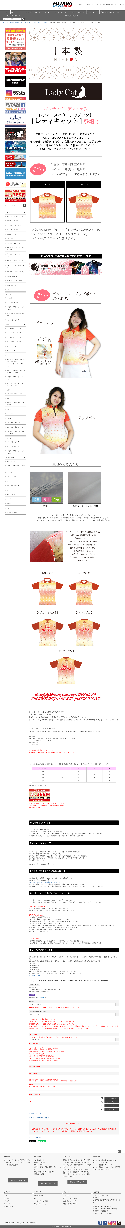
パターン (32, 1001)
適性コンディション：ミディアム (15, 255)
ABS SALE (10, 238)
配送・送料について (70, 1198)
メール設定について (35, 975)
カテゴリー (7, 1192)
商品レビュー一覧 (40, 1204)
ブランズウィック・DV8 (14, 393)
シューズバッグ (11, 346)
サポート (66, 1192)
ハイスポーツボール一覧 (14, 225)
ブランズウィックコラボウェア (109, 12)
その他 (9, 508)
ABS (8, 398)
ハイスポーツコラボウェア (12, 16)
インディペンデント (78, 12)
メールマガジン (120, 4)
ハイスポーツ (11, 298)
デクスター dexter (12, 302)
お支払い (7, 1156)
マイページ (90, 4)
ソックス (9, 490)
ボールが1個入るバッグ (14, 328)
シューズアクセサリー (13, 320)
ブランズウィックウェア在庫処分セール (15, 432)
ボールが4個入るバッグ (14, 341)
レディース (10, 413)
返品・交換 (67, 1156)
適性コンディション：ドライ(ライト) (15, 248)
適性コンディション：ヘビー (15, 260)
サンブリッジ (11, 461)
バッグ (21, 12)
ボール (13, 12)
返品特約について (35, 1114)
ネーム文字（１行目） (35, 1043)
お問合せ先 (96, 1156)
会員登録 (102, 4)
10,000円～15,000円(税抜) (15, 280)
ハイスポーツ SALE (13, 229)
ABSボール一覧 (11, 234)
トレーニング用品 (12, 512)
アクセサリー (48, 12)
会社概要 (96, 1192)
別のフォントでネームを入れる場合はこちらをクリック (46, 882)
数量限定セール (11, 285)
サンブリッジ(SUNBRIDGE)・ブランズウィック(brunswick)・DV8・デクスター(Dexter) (16, 363)
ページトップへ (119, 1151)
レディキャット (92, 12)
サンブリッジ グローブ (14, 446)
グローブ (37, 12)
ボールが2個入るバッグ (14, 333)
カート (96, 4)
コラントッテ (11, 481)
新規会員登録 (38, 1195)
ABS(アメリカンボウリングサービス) (16, 308)
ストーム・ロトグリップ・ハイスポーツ (15, 403)
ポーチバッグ (11, 350)
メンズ (9, 409)
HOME (2, 22)
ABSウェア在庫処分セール (15, 427)
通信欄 (31, 1084)
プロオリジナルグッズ (71, 16)
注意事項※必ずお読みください (38, 1011)
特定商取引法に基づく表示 (14, 1223)
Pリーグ (9, 503)
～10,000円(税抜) (12, 276)
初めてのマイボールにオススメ (15, 266)
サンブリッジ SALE (13, 221)
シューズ (29, 12)
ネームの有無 (33, 1034)
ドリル (9, 289)
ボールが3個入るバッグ (14, 337)
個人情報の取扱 (32, 1223)
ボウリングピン (11, 494)
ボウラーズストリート (62, 12)
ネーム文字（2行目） (34, 1066)
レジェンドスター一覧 (13, 243)
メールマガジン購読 (41, 1201)
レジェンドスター (12, 477)
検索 (23, 19)
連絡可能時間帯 (33, 1073)
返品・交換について (70, 1204)
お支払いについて (69, 1201)
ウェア (6, 12)
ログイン (82, 4)
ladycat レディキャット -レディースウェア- (36, 22)
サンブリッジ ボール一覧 (15, 216)
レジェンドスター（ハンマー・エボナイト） (15, 384)
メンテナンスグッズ (13, 485)
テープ (9, 499)
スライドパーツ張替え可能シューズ (15, 314)
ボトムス (9, 418)
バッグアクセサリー (13, 355)
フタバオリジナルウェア (16, 22)
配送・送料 (37, 1156)
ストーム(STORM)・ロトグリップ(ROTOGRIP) (16, 371)
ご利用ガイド (110, 4)
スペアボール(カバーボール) (15, 271)
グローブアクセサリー (13, 442)
